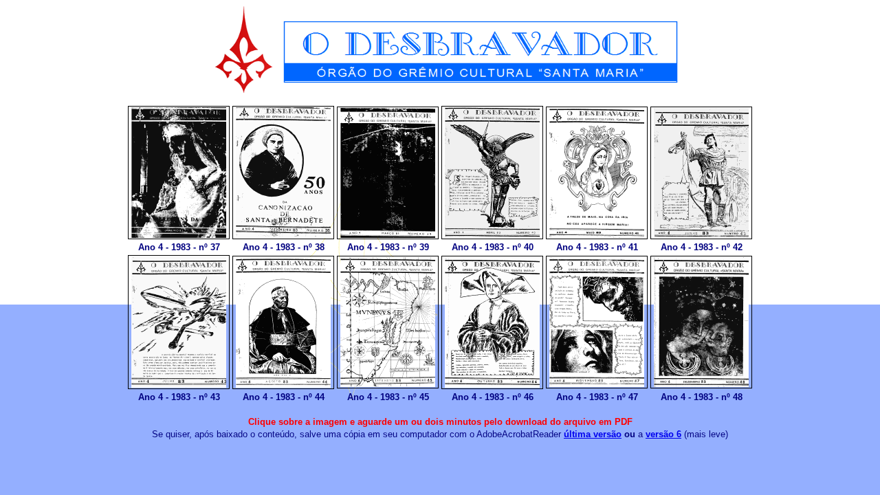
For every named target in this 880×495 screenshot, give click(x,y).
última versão (593, 434)
